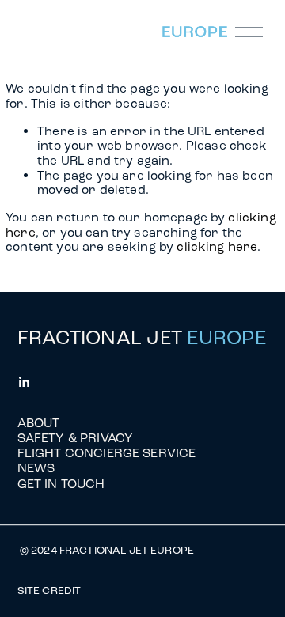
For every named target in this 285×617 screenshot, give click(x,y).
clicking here (217, 246)
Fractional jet (141, 337)
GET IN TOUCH (61, 483)
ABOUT (38, 422)
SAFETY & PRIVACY (75, 437)
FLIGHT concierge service (106, 452)
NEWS (36, 467)
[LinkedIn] (23, 382)
